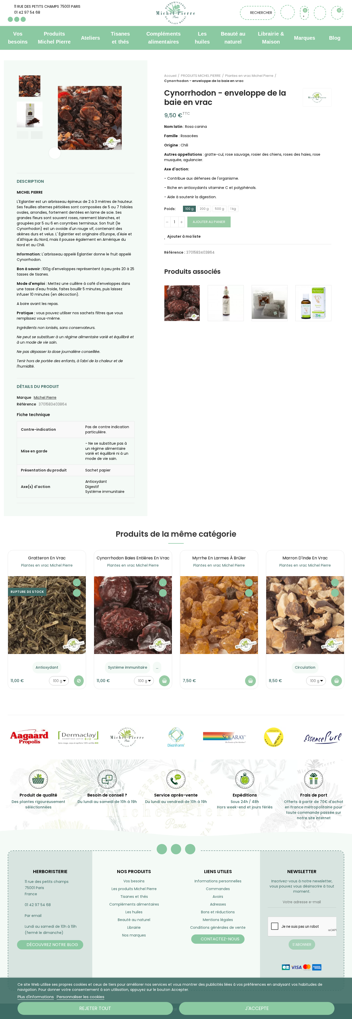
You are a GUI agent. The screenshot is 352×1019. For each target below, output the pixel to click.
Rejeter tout (95, 1008)
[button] (22, 135)
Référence (26, 404)
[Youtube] (16, 19)
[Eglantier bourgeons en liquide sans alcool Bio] (313, 303)
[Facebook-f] (162, 849)
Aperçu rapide (77, 593)
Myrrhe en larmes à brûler (219, 558)
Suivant (327, 78)
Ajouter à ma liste (184, 236)
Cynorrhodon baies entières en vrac (133, 558)
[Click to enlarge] (55, 153)
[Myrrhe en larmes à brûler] (219, 615)
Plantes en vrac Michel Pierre (47, 565)
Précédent (315, 78)
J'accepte (257, 1008)
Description (30, 181)
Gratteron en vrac (47, 558)
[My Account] (320, 13)
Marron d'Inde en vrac (305, 558)
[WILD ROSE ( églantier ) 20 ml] (226, 303)
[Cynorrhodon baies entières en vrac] (182, 303)
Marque (24, 397)
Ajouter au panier (209, 221)
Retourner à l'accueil (321, 78)
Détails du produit (38, 387)
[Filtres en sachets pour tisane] (269, 303)
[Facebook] (10, 19)
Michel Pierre (45, 397)
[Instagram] (23, 19)
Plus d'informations (36, 996)
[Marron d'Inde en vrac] (305, 615)
